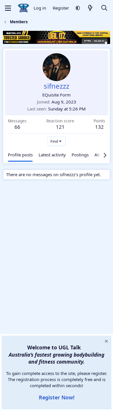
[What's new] (90, 8)
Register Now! (56, 397)
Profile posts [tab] (20, 155)
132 (99, 127)
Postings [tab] (80, 155)
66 (17, 127)
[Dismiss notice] (105, 342)
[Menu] (8, 8)
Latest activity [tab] (52, 155)
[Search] (104, 8)
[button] (78, 8)
